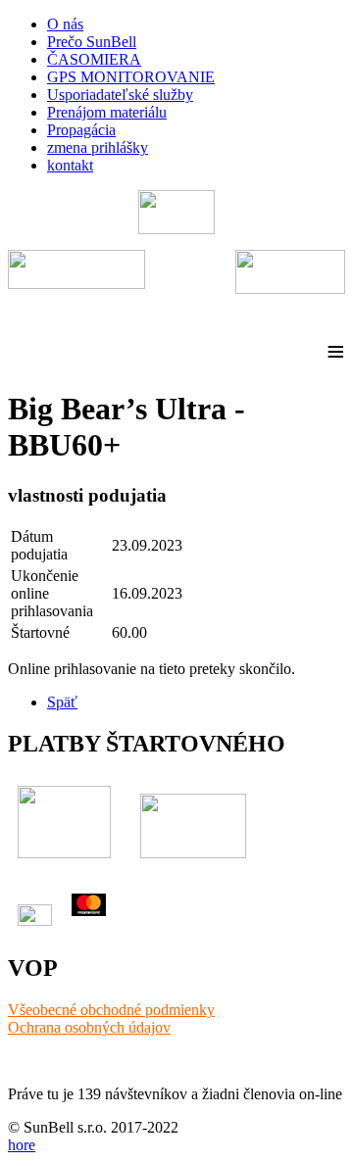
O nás (65, 24)
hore (21, 1145)
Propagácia (81, 129)
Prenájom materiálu (107, 112)
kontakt (70, 165)
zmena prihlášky (97, 147)
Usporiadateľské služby (120, 94)
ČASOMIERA (94, 59)
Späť (62, 702)
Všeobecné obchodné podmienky (111, 1009)
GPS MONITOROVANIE (131, 77)
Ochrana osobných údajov (89, 1027)
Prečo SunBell (91, 41)
